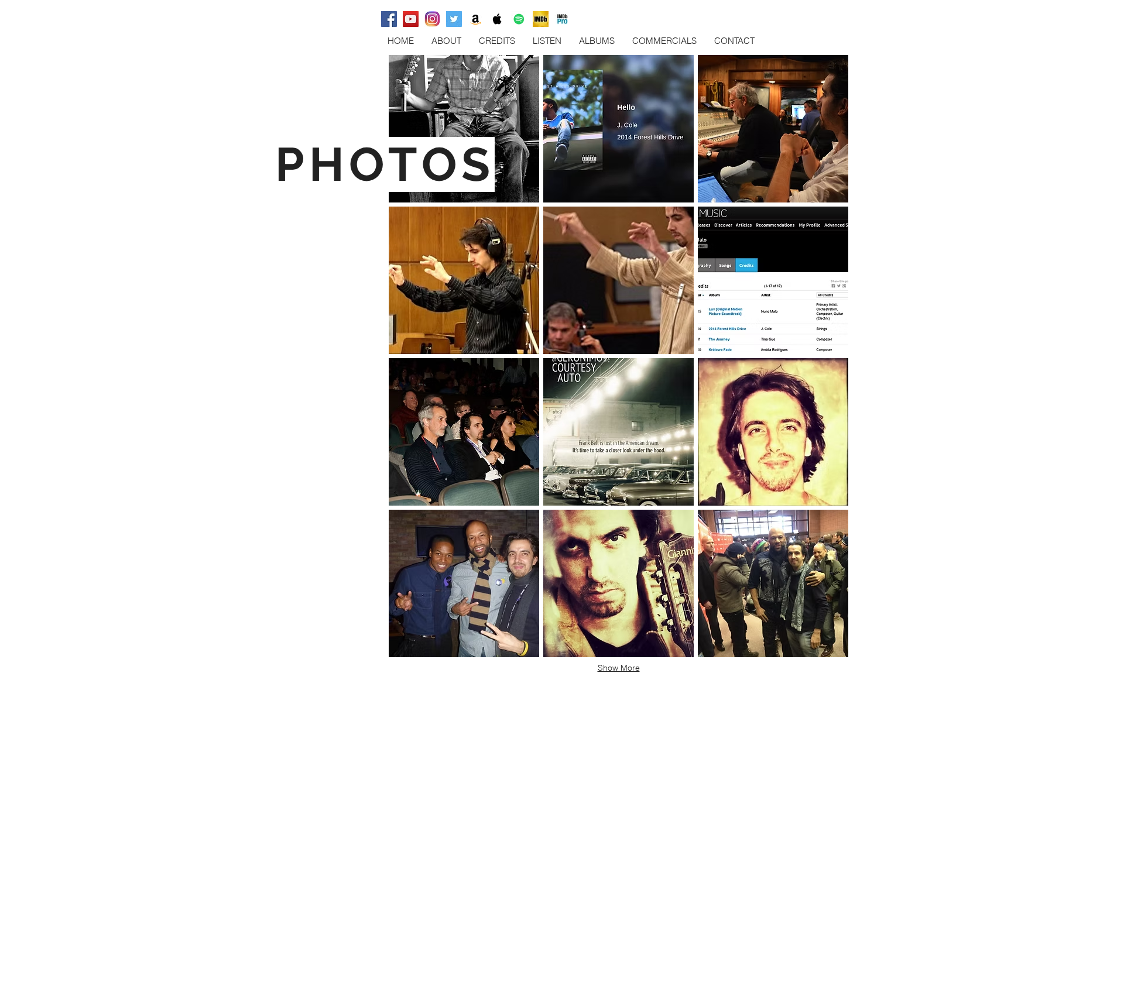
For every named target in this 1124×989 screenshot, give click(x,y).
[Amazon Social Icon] (476, 19)
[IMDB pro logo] (562, 19)
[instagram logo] (432, 19)
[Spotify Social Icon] (519, 19)
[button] (464, 128)
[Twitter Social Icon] (454, 19)
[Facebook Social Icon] (389, 19)
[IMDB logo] (541, 19)
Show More (619, 667)
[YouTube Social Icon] (411, 19)
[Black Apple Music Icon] (497, 19)
